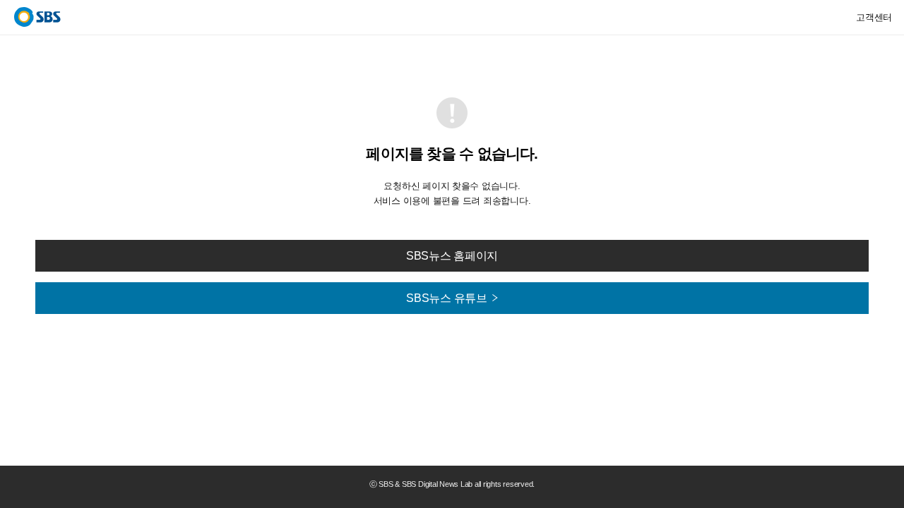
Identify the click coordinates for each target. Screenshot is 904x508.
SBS (37, 17)
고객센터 (874, 17)
